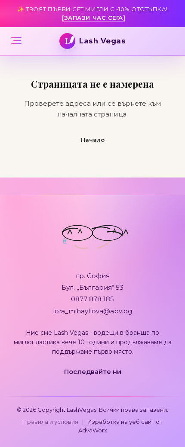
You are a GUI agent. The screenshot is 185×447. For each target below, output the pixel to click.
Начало (93, 139)
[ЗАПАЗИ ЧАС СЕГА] (93, 17)
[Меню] (16, 40)
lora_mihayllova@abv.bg (92, 311)
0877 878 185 (92, 299)
